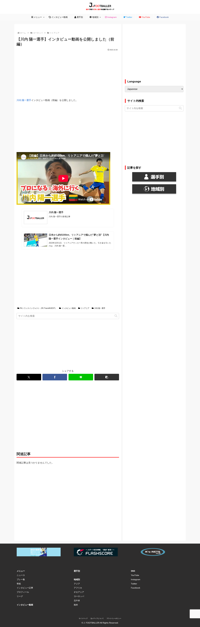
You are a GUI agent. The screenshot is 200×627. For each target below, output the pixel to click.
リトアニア (85, 308)
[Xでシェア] (29, 377)
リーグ (20, 596)
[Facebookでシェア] (54, 377)
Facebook (135, 588)
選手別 (77, 571)
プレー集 (21, 579)
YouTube (135, 575)
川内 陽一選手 (24, 100)
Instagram (135, 579)
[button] (116, 316)
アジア (77, 584)
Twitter (134, 584)
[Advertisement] (68, 73)
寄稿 (19, 584)
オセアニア (79, 592)
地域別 (77, 579)
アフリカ (78, 588)
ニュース (21, 575)
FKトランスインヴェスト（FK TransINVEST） (38, 308)
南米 (76, 605)
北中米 (77, 600)
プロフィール (23, 592)
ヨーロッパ (79, 596)
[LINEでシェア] (81, 377)
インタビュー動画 (69, 308)
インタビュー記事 (25, 588)
